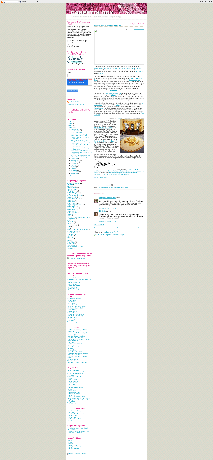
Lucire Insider (71, 309)
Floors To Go (71, 384)
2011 (70, 121)
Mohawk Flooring (72, 445)
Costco (69, 378)
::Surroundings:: (72, 284)
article (113, 95)
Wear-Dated (71, 245)
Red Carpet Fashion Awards (75, 314)
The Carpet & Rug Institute (75, 351)
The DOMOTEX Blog (73, 354)
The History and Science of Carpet (80, 140)
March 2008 (74, 170)
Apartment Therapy (73, 289)
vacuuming (70, 243)
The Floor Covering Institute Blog (77, 356)
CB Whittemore (74, 101)
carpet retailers (71, 211)
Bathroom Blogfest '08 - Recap (79, 157)
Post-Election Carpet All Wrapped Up (107, 25)
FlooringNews (71, 417)
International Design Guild (75, 387)
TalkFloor (70, 420)
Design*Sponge (72, 287)
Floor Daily (70, 412)
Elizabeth (111, 187)
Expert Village (71, 334)
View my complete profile (75, 104)
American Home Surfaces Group (77, 372)
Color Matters (71, 300)
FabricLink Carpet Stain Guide (76, 336)
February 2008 (75, 171)
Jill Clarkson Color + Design (75, 308)
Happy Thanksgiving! (76, 132)
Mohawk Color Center (74, 392)
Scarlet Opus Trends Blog (75, 316)
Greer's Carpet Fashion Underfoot (77, 229)
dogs (68, 220)
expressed (113, 90)
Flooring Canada (72, 383)
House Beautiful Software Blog (76, 306)
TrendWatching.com (73, 322)
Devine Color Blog (73, 305)
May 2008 (73, 166)
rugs (68, 240)
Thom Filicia (71, 242)
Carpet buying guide (73, 198)
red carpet (133, 171)
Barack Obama (133, 169)
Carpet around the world (74, 195)
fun (68, 228)
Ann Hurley (70, 186)
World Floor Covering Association (77, 362)
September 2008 (75, 160)
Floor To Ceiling (72, 380)
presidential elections (100, 171)
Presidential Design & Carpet (103, 128)
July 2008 (73, 163)
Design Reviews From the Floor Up (78, 217)
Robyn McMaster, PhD (107, 198)
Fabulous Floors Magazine (75, 337)
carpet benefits (71, 197)
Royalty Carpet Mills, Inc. (74, 447)
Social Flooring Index (73, 347)
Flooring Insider (72, 415)
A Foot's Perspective (73, 183)
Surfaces (70, 348)
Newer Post (97, 228)
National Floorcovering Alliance (76, 397)
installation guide (72, 231)
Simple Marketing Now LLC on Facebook (76, 114)
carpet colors (71, 202)
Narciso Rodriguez (134, 80)
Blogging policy (72, 191)
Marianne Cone (72, 234)
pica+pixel (70, 312)
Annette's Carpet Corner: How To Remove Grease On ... (79, 145)
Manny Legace (98, 108)
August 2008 (73, 162)
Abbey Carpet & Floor (73, 370)
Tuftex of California (73, 448)
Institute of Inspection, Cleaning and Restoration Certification (78, 432)
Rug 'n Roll (70, 345)
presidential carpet (123, 174)
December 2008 (75, 129)
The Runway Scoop (73, 319)
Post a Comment (99, 224)
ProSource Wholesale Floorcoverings (78, 398)
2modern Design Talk (73, 282)
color (68, 215)
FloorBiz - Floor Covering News (76, 414)
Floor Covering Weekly (74, 411)
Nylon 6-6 (70, 236)
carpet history (71, 206)
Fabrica (69, 440)
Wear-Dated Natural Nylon (75, 247)
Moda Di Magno (72, 311)
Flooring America (72, 381)
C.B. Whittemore (72, 192)
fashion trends (118, 187)
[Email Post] (112, 185)
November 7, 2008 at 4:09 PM (107, 221)
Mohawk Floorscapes (73, 393)
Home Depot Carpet (73, 386)
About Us (70, 184)
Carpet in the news (103, 187)
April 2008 (73, 168)
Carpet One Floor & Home (75, 373)
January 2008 (74, 173)
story (117, 105)
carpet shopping (72, 212)
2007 (70, 175)
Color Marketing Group (74, 298)
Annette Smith (71, 188)
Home (119, 228)
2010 (70, 123)
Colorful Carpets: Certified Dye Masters (79, 333)
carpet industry (71, 209)
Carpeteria (70, 375)
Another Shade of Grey (74, 278)
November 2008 (75, 130)
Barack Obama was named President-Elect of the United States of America (118, 68)
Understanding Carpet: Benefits (79, 135)
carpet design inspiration (74, 205)
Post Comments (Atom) (110, 232)
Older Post (141, 228)
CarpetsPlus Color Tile (74, 376)
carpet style (70, 214)
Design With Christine (74, 286)
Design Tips (71, 219)
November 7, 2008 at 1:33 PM (107, 208)
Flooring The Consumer (74, 344)
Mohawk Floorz (72, 395)
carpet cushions (72, 203)
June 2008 (73, 165)
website (69, 248)
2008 (70, 127)
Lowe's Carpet (71, 390)
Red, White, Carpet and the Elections (80, 155)
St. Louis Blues (125, 171)
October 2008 (74, 158)
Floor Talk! (70, 342)
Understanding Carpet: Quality (79, 134)
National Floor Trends (74, 418)
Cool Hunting (71, 302)
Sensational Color (72, 317)
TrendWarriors (71, 320)
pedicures (70, 237)
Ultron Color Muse (72, 359)
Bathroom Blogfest (73, 189)
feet (68, 226)
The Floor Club (71, 403)
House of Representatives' (112, 93)
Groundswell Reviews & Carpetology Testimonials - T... (80, 142)
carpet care (70, 200)
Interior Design (71, 233)
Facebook (70, 223)
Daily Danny (71, 303)
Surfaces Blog (71, 350)
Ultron (69, 358)
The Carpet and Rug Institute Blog (77, 353)
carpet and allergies (73, 194)
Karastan (70, 389)
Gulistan (69, 442)
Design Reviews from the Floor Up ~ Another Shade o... (80, 148)
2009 (70, 125)
